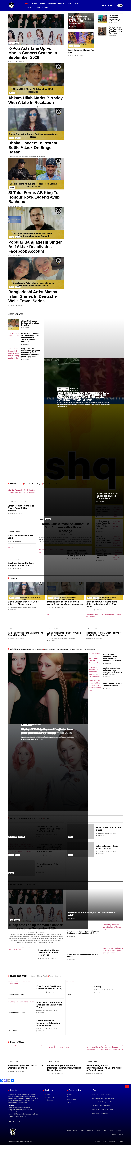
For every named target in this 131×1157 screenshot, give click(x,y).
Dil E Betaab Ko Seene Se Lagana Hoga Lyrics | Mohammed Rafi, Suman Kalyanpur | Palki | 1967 (30, 337)
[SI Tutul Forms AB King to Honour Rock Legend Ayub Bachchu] (36, 173)
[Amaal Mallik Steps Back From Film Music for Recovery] (65, 622)
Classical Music (26, 649)
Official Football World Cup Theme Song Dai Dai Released (21, 508)
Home (27, 3)
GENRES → (15, 649)
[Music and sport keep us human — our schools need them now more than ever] (95, 672)
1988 (98, 1094)
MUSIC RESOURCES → (20, 976)
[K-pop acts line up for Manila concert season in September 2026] (36, 29)
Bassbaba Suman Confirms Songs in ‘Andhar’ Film (21, 564)
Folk (25, 484)
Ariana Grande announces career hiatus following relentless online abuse (112, 657)
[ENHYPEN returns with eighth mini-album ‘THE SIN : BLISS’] (94, 905)
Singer (11, 138)
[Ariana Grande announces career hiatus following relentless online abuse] (95, 658)
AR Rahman (112, 1102)
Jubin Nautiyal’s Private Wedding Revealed (112, 684)
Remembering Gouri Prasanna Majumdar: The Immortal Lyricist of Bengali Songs (83, 932)
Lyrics (69, 3)
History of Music (17, 1042)
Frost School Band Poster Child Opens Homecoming (49, 987)
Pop (11, 43)
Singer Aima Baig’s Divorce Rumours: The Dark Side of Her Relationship (80, 20)
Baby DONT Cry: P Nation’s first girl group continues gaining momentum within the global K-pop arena (30, 352)
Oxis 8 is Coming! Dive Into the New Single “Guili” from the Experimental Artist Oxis (83, 396)
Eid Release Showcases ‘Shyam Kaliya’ (114, 18)
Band (21, 484)
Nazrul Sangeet (37, 484)
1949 (93, 1094)
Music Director (13, 836)
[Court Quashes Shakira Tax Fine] (81, 40)
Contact (45, 7)
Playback (11, 531)
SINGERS (14, 578)
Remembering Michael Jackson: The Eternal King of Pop (25, 634)
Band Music (104, 1113)
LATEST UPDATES (15, 314)
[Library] (79, 989)
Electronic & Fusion (62, 649)
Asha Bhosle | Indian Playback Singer (103, 1109)
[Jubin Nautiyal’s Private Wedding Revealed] (95, 685)
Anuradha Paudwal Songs (99, 1102)
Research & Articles (55, 976)
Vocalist (17, 855)
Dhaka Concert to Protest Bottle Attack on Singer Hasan (32, 147)
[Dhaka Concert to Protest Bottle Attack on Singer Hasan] (36, 124)
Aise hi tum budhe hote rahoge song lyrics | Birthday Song (108, 495)
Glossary (30, 7)
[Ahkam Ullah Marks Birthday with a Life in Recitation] (36, 79)
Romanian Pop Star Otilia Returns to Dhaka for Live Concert (104, 634)
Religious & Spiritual (76, 649)
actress (108, 1094)
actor (103, 1094)
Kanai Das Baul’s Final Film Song (21, 536)
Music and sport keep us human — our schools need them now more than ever (112, 671)
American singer (109, 1098)
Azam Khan (95, 1113)
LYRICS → (14, 484)
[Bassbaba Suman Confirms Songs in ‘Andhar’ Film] (22, 553)
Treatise (76, 3)
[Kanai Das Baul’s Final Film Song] (22, 526)
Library (39, 976)
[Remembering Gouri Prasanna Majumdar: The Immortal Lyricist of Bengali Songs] (113, 933)
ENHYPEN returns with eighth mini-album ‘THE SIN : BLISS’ (93, 913)
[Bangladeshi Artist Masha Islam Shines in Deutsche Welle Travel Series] (36, 273)
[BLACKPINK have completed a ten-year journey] (113, 957)
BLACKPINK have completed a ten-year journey (47, 731)
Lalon (29, 484)
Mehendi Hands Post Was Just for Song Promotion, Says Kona (116, 30)
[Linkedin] (111, 5)
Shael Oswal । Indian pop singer (108, 828)
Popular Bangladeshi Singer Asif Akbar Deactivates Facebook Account (35, 247)
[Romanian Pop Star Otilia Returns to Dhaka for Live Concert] (104, 622)
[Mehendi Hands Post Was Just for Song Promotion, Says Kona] (102, 31)
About (38, 7)
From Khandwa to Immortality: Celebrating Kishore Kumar (48, 1023)
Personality (52, 3)
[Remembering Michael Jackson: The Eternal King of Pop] (26, 622)
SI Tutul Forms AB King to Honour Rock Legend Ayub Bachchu (34, 197)
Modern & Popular (49, 649)
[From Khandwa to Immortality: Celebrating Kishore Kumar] (21, 1025)
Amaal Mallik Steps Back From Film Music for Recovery (64, 634)
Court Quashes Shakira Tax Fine (81, 51)
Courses (61, 3)
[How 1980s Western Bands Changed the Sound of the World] (21, 1007)
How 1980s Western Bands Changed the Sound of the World (49, 1004)
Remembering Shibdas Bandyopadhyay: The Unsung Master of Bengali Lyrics (104, 1067)
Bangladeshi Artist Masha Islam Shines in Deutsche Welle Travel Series (32, 296)
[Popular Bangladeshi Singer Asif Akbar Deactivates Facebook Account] (36, 223)
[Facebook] (103, 5)
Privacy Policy (112, 1141)
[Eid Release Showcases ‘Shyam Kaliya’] (102, 19)
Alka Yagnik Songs (97, 1098)
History (34, 3)
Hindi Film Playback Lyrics (16, 501)
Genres (42, 3)
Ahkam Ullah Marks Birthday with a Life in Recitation (35, 100)
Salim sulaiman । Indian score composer (107, 847)
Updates (16, 43)
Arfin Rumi (95, 1105)
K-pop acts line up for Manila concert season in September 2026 (32, 53)
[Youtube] (108, 5)
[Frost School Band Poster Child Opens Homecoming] (21, 989)
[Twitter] (105, 5)
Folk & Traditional (37, 649)
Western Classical (89, 649)
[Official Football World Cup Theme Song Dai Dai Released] (22, 496)
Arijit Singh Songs (105, 1105)
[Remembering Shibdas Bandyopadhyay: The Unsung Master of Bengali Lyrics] (104, 1054)
